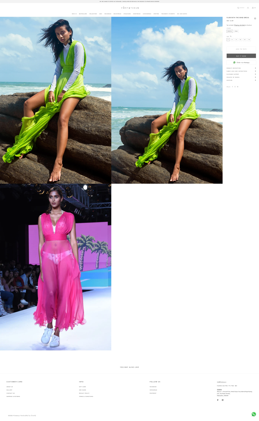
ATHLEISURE (127, 13)
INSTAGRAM (153, 390)
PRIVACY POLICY (84, 393)
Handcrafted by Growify (28, 415)
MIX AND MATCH (182, 13)
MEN (100, 13)
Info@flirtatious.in (221, 382)
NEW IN (74, 13)
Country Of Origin (233, 77)
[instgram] (235, 86)
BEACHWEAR (117, 13)
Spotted (156, 13)
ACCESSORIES (147, 13)
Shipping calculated (239, 25)
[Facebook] (232, 86)
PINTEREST (153, 393)
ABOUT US (10, 386)
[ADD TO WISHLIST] (255, 19)
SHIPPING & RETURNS (13, 396)
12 (245, 39)
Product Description (234, 68)
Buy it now (241, 56)
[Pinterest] (237, 86)
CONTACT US (11, 393)
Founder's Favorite (168, 13)
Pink (236, 31)
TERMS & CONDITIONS (86, 396)
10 (240, 39)
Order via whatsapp (243, 62)
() (255, 7)
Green (230, 31)
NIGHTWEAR (136, 13)
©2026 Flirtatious (14, 416)
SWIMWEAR (108, 13)
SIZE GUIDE (82, 390)
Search (241, 7)
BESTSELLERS (83, 13)
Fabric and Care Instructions (237, 71)
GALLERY (9, 390)
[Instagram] (222, 400)
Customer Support (233, 74)
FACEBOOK (153, 386)
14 (249, 39)
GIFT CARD (82, 386)
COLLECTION (93, 13)
